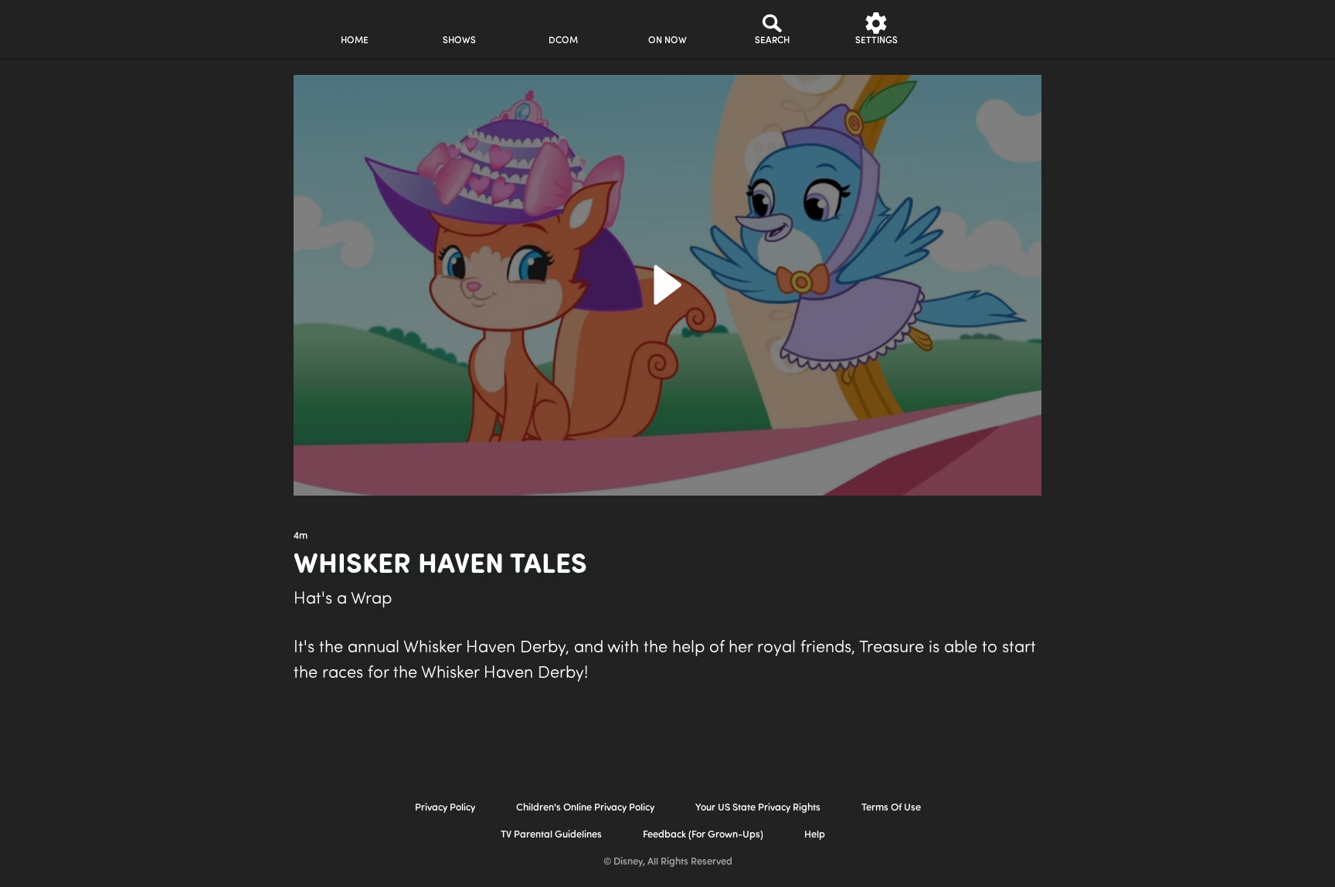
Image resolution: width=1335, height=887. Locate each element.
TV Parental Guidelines (551, 835)
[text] (300, 536)
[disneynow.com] (164, 26)
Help (814, 835)
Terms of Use (891, 808)
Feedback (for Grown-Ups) (703, 835)
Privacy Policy (445, 808)
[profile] (981, 29)
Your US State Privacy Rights (757, 808)
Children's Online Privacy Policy (585, 808)
